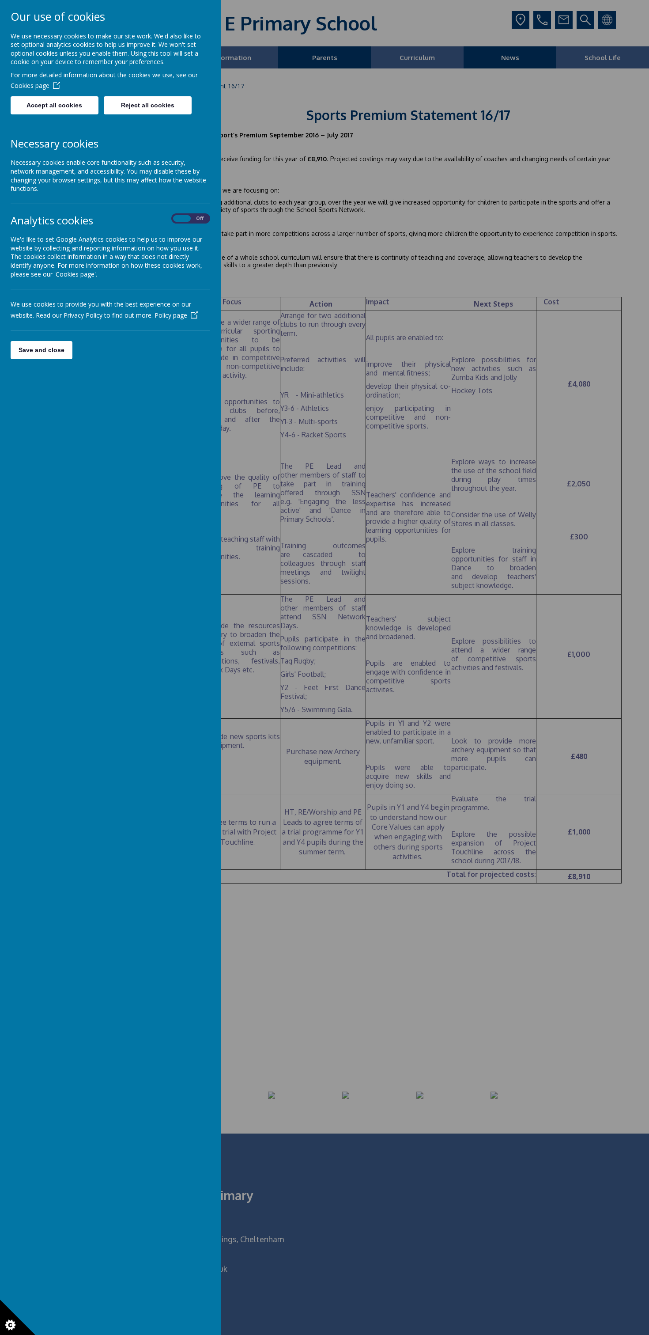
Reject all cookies (147, 105)
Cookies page (30, 85)
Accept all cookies (54, 105)
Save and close (41, 349)
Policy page (171, 315)
